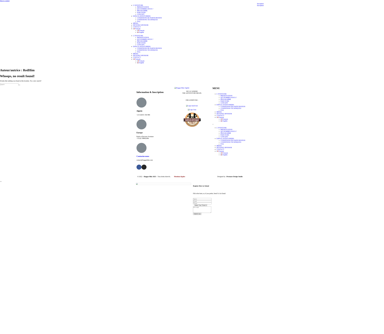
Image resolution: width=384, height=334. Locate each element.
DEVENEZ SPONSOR (140, 25)
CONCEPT (140, 14)
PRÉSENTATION (143, 7)
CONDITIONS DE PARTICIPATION (149, 18)
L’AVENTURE (138, 5)
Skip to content (5, 1)
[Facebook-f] (139, 167)
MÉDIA (135, 23)
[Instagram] (144, 167)
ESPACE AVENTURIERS (141, 16)
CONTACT (137, 27)
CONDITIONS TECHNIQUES (147, 20)
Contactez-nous (142, 156)
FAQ (138, 21)
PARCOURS (141, 12)
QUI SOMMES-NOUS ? (145, 9)
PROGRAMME (142, 11)
